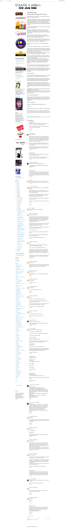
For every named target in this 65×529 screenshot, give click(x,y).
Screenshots (18, 314)
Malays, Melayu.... (20, 243)
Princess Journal (18, 301)
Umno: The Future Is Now (21, 210)
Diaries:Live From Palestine (20, 76)
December (19, 197)
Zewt (17, 378)
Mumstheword (18, 297)
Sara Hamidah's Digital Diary (20, 313)
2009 (17, 196)
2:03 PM (30, 514)
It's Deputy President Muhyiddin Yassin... (20, 217)
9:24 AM (30, 424)
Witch (17, 377)
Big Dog (17, 343)
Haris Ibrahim (18, 282)
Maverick (17, 361)
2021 (17, 182)
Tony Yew (17, 329)
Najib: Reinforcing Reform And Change (21, 221)
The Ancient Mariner (19, 324)
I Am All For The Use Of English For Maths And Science (21, 241)
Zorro (17, 332)
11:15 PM (30, 353)
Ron (16, 311)
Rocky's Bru (18, 310)
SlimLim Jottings (18, 321)
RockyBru (30, 133)
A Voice (17, 336)
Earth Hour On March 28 (20, 232)
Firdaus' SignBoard (19, 281)
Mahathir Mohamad (19, 293)
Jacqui (17, 284)
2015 (17, 188)
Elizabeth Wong (18, 273)
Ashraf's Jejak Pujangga (19, 271)
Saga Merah (18, 370)
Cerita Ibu (17, 344)
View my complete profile (19, 122)
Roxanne (17, 369)
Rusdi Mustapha (18, 312)
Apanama (17, 339)
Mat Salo (17, 360)
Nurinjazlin (17, 260)
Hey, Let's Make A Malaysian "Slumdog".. (21, 224)
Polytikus (17, 300)
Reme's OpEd (18, 305)
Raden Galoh (18, 302)
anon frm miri (18, 338)
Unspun (17, 331)
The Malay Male (18, 325)
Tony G (17, 328)
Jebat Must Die (18, 353)
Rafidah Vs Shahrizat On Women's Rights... (20, 236)
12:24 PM (30, 130)
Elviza (17, 275)
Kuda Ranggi (18, 290)
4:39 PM (30, 183)
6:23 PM (30, 238)
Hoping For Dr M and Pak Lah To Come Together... (21, 213)
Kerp (17, 355)
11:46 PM (30, 484)
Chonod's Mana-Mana (19, 272)
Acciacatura (18, 337)
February (18, 246)
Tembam (17, 261)
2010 (17, 195)
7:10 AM (30, 399)
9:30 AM (30, 436)
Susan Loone (18, 322)
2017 (17, 186)
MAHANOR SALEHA (32, 162)
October (18, 200)
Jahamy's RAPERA (19, 285)
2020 (17, 183)
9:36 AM (30, 450)
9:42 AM (30, 467)
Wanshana (17, 376)
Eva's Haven (18, 347)
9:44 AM (30, 494)
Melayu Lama (18, 362)
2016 (17, 187)
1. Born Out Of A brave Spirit (20, 60)
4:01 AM (30, 381)
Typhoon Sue (18, 375)
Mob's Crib (17, 363)
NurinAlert (17, 259)
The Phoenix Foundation (33, 384)
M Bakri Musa (18, 291)
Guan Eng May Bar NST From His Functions (20, 234)
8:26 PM (30, 325)
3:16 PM (30, 159)
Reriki (17, 368)
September (19, 201)
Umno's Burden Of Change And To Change (20, 226)
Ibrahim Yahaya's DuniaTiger (20, 283)
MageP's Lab (18, 292)
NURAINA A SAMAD (32, 213)
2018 (17, 184)
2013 (17, 191)
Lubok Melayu (18, 359)
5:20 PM (30, 210)
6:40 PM (30, 307)
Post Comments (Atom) (34, 519)
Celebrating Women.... (20, 239)
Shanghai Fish (18, 320)
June (18, 205)
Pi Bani (17, 299)
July (18, 204)
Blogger (36, 526)
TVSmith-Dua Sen (19, 330)
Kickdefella (17, 289)
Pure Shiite (18, 367)
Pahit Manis (18, 298)
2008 (17, 249)
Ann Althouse (18, 268)
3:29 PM (30, 167)
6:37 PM (30, 292)
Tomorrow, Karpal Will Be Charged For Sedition (21, 229)
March (18, 209)
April (18, 208)
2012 (17, 192)
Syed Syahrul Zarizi (19, 323)
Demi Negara (18, 345)
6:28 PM (30, 258)
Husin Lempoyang (19, 352)
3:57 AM (30, 370)
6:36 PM (30, 283)
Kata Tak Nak (18, 354)
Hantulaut (17, 351)
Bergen (17, 342)
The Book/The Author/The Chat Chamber (20, 178)
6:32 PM (30, 267)
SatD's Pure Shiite (19, 371)
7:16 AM (30, 413)
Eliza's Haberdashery (19, 346)
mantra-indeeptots (32, 186)
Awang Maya (31, 328)
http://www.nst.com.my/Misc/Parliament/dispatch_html (20, 255)
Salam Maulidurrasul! (20, 238)
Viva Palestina (18, 77)
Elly (16, 274)
